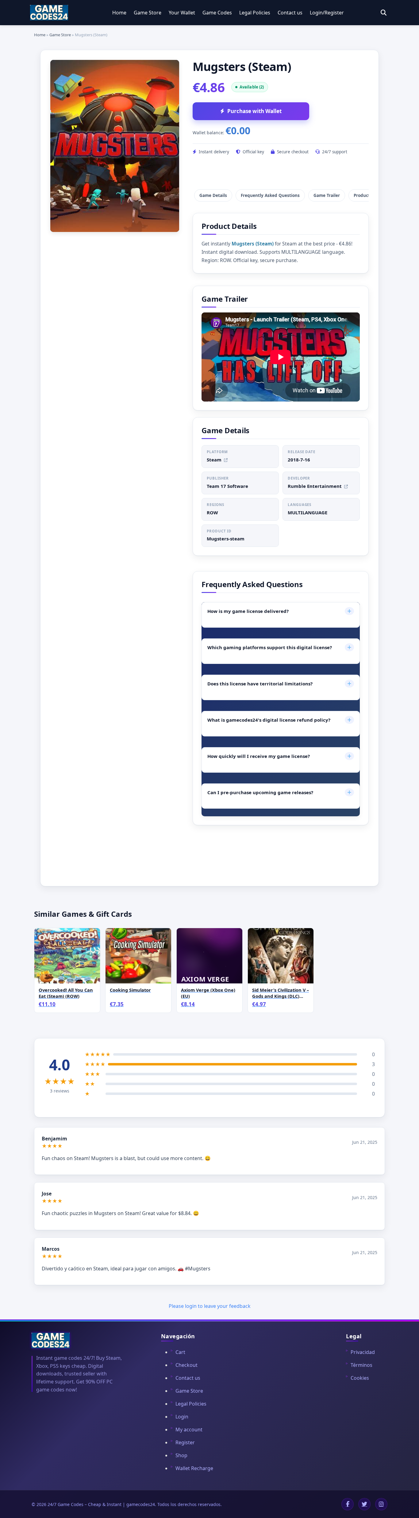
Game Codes (217, 12)
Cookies (360, 1378)
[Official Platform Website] (226, 460)
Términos (361, 1365)
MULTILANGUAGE (307, 512)
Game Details (213, 195)
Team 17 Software (227, 486)
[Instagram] (381, 1504)
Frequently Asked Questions (270, 195)
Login (181, 1416)
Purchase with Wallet (254, 111)
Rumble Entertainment (315, 486)
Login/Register (327, 12)
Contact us (290, 12)
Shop (181, 1455)
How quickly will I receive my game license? (279, 756)
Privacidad (363, 1352)
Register (185, 1442)
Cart (180, 1352)
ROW (212, 512)
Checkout (186, 1365)
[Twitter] (364, 1504)
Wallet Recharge (194, 1468)
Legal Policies (254, 12)
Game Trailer (326, 195)
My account (188, 1429)
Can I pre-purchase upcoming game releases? (279, 792)
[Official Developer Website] (346, 486)
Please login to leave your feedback (210, 1306)
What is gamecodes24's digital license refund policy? (279, 720)
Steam (214, 460)
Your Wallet (182, 12)
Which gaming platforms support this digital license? (279, 647)
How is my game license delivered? (279, 611)
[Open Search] (383, 13)
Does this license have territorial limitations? (279, 683)
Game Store (147, 12)
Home (119, 12)
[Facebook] (347, 1504)
